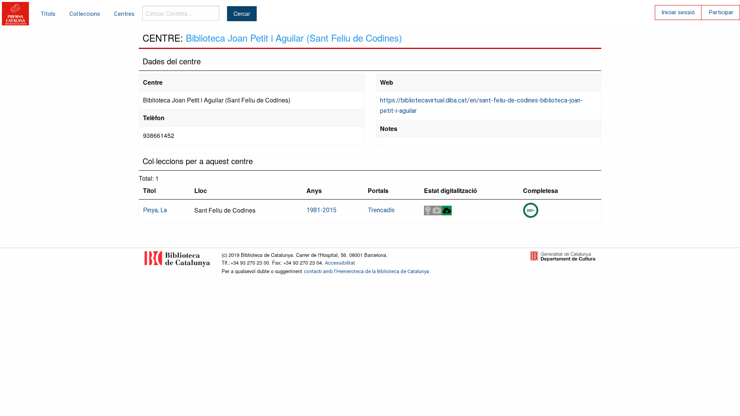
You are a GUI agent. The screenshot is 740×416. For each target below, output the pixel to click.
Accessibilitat (340, 263)
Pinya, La (155, 210)
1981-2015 (321, 210)
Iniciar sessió (678, 12)
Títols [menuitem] (48, 13)
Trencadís (381, 210)
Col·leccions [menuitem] (84, 13)
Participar (721, 12)
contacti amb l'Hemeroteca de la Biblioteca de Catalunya (366, 271)
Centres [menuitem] (124, 13)
